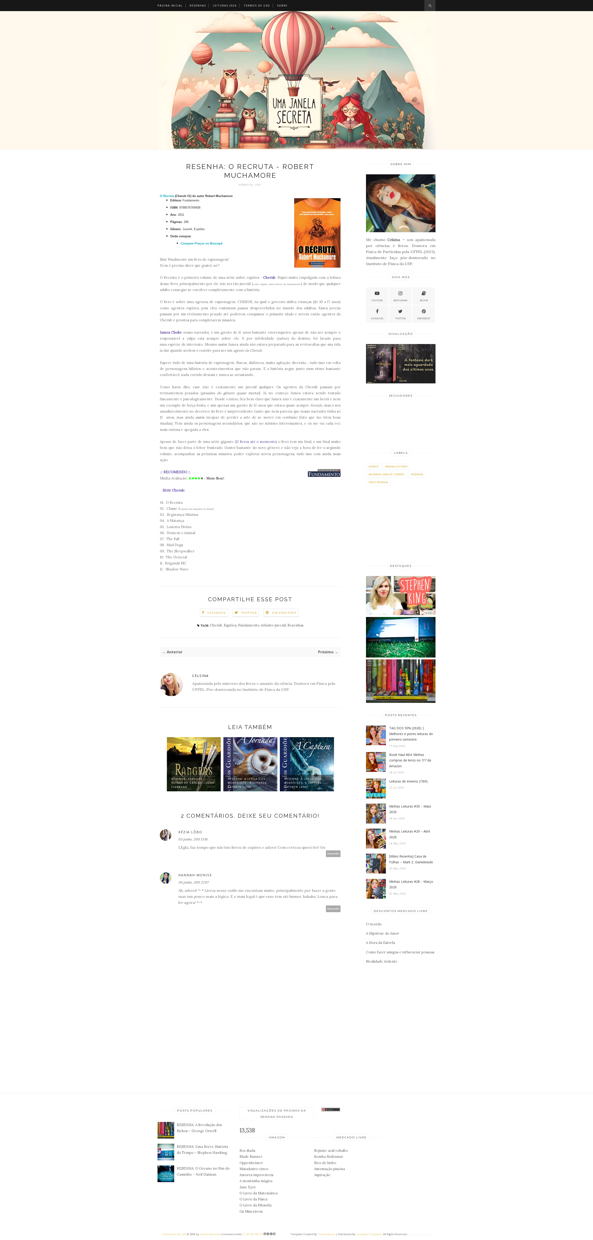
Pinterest (423, 318)
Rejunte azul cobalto (331, 1150)
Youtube (377, 300)
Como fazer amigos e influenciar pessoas (400, 952)
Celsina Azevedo (210, 1234)
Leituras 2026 (225, 5)
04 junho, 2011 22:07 (193, 882)
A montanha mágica (256, 1181)
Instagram (400, 300)
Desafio (374, 466)
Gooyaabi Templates (369, 1234)
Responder (333, 853)
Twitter (249, 612)
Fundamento (248, 625)
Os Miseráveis (251, 1211)
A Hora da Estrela (380, 942)
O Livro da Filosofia (255, 1205)
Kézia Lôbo (190, 832)
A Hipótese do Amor (382, 933)
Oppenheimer (251, 1163)
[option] (194, 765)
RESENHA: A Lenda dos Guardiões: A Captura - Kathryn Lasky (304, 783)
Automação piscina (329, 1169)
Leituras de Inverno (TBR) (408, 781)
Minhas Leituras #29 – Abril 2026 (409, 834)
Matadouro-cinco (254, 1169)
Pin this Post (284, 612)
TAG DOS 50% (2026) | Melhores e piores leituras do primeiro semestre (411, 734)
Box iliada (247, 1150)
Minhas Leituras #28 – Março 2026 (411, 884)
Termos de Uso (257, 5)
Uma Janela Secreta (174, 1234)
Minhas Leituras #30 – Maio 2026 (410, 809)
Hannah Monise (195, 875)
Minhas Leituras (396, 466)
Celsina (200, 675)
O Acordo (374, 924)
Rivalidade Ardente (381, 961)
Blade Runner (251, 1156)
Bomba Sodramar (328, 1156)
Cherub (216, 625)
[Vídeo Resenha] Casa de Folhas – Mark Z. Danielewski (411, 859)
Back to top (417, 1235)
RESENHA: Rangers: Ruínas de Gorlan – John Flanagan (192, 783)
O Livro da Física (253, 1199)
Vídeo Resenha (378, 482)
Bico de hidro (325, 1163)
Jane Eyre (248, 1187)
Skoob (424, 300)
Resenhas (198, 5)
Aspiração (322, 1175)
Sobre (282, 5)
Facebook (216, 612)
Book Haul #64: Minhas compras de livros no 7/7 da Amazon (410, 760)
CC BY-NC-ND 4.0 (253, 1234)
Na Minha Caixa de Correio (386, 474)
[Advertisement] (250, 1060)
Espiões (230, 625)
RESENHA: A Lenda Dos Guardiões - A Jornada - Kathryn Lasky (248, 783)
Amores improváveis (256, 1175)
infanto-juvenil (273, 625)
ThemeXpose (326, 1234)
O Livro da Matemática (259, 1193)
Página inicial (170, 5)
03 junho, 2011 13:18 (192, 839)
